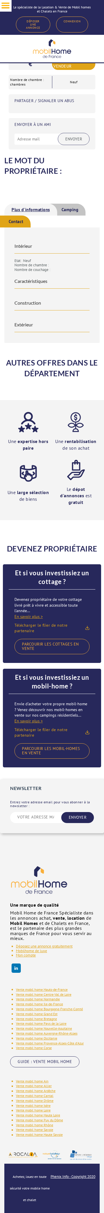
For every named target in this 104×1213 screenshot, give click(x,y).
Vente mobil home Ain (32, 1081)
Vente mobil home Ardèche (35, 1091)
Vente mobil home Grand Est (36, 1014)
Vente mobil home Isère (33, 1105)
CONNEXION (72, 21)
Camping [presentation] (70, 209)
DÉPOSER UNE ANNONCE (33, 24)
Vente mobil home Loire (33, 1110)
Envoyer (73, 139)
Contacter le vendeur (67, 63)
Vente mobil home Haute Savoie (39, 1134)
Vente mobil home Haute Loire (38, 1115)
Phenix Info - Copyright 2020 (73, 1176)
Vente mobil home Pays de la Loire (41, 1023)
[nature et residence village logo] (80, 1155)
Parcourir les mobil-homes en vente (51, 750)
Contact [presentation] (16, 221)
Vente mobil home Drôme (34, 1100)
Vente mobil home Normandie (38, 999)
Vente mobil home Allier (34, 1086)
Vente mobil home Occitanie (36, 1038)
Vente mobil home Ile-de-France (39, 1004)
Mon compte (26, 955)
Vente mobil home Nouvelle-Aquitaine (44, 1028)
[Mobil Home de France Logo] (51, 48)
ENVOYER (78, 817)
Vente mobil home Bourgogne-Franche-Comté (49, 1009)
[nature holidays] (52, 1155)
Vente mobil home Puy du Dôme (39, 1120)
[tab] (30, 210)
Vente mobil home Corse (34, 1048)
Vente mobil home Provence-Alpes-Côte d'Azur (50, 1043)
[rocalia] (23, 1155)
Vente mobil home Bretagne (36, 1019)
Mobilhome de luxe (31, 950)
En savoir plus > (28, 616)
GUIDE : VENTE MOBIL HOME (45, 1061)
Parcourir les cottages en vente (50, 646)
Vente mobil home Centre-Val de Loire (43, 994)
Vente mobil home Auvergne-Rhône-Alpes (46, 1033)
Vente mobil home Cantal (34, 1095)
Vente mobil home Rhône (34, 1125)
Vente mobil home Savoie (34, 1129)
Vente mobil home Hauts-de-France (42, 989)
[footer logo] (39, 883)
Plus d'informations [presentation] (31, 209)
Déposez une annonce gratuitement (44, 946)
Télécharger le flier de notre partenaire (41, 628)
